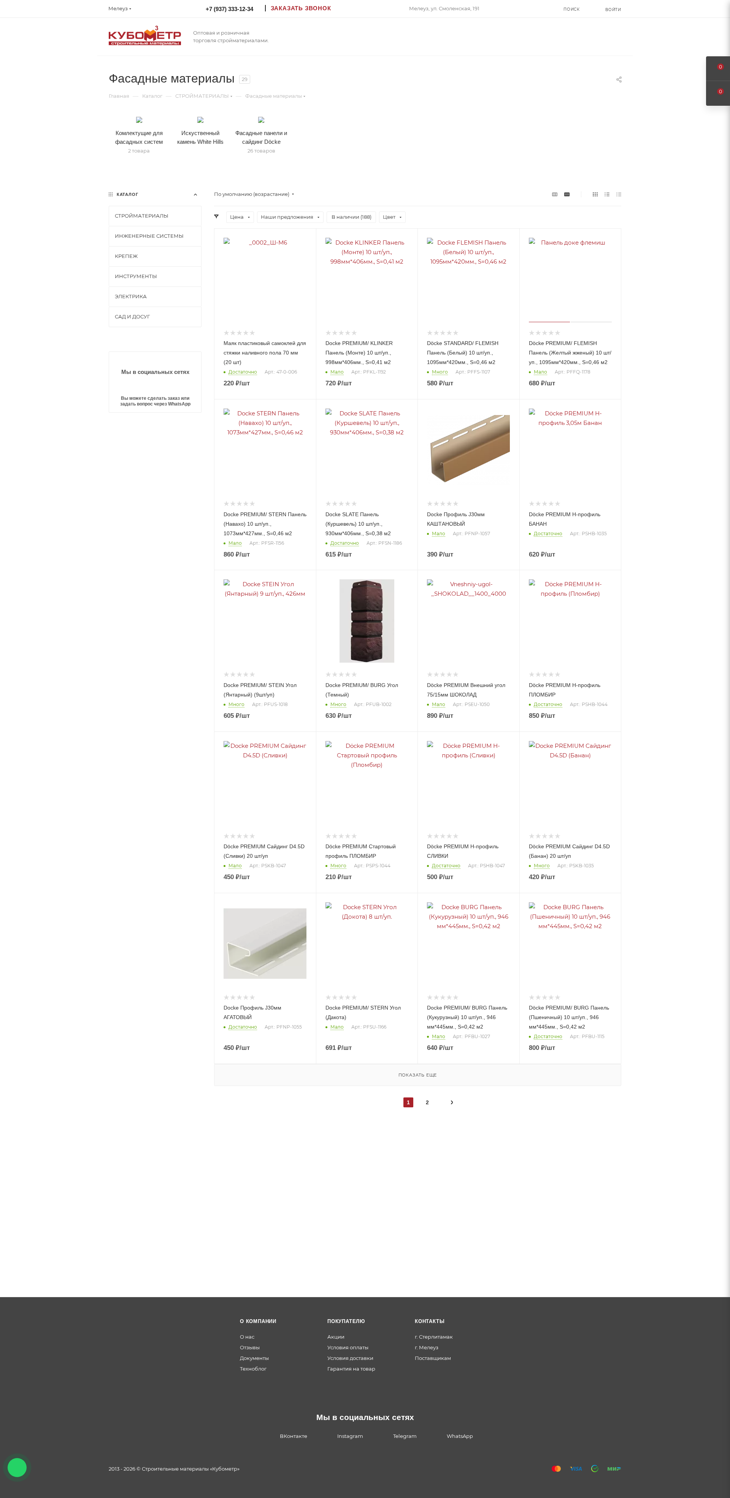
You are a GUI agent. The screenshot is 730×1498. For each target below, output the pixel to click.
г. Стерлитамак (434, 1337)
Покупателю (346, 1321)
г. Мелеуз (426, 1347)
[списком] (607, 194)
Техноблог (253, 1369)
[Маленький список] (554, 194)
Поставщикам (433, 1358)
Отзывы (250, 1347)
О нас (247, 1337)
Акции (335, 1337)
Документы (254, 1358)
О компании (258, 1321)
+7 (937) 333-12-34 (229, 9)
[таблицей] (619, 194)
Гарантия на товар (351, 1369)
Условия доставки (350, 1358)
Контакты (429, 1321)
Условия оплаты (347, 1347)
